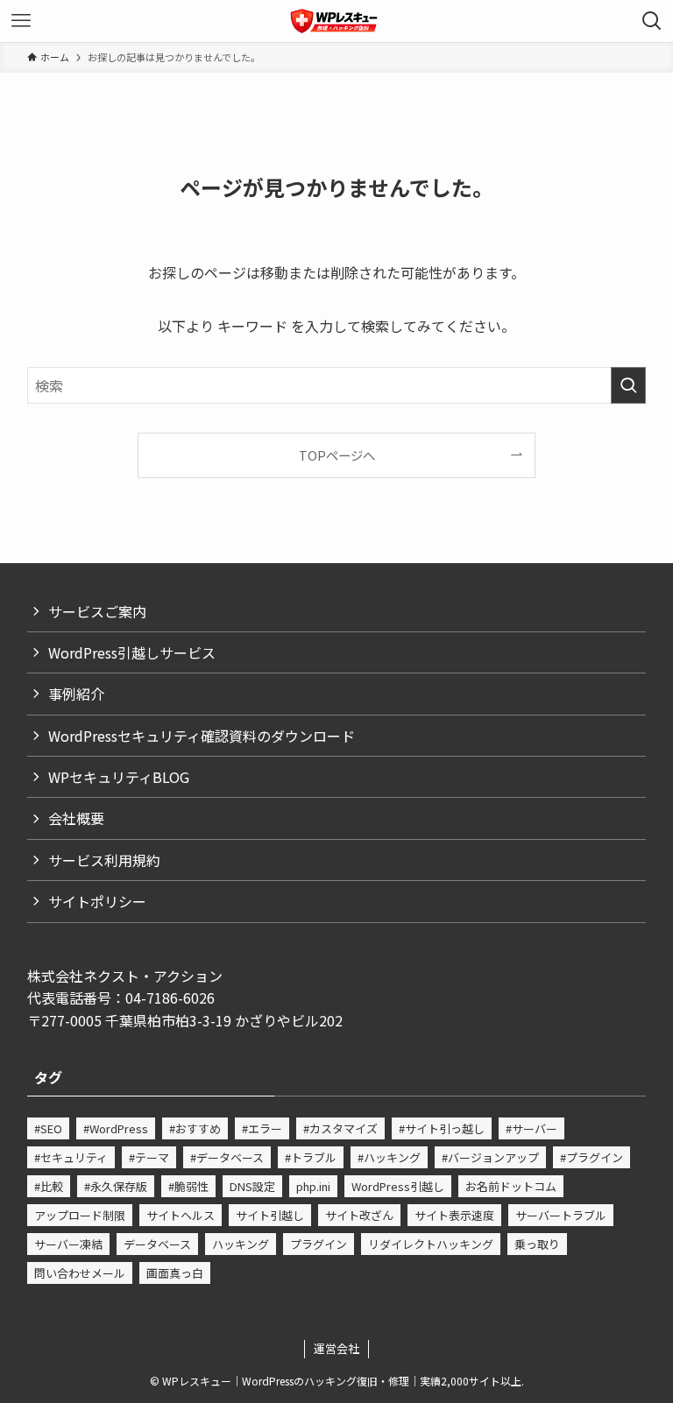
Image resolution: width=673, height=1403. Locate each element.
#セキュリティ (71, 1157)
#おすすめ (195, 1128)
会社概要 (76, 817)
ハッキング (240, 1244)
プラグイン (318, 1244)
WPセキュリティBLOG (118, 776)
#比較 (48, 1186)
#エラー (262, 1128)
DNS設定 (252, 1186)
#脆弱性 (188, 1186)
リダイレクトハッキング (430, 1244)
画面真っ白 (174, 1273)
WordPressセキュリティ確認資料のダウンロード (201, 735)
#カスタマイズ (340, 1128)
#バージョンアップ (490, 1157)
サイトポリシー (97, 901)
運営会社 (336, 1348)
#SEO (48, 1128)
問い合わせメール (79, 1273)
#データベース (227, 1157)
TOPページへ (337, 455)
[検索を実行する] (628, 385)
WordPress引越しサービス (132, 652)
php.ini (313, 1186)
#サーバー (531, 1128)
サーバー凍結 (68, 1244)
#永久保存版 (115, 1186)
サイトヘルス (180, 1215)
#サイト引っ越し (442, 1128)
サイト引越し (270, 1215)
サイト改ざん (359, 1215)
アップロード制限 (79, 1215)
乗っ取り (537, 1244)
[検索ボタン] (652, 21)
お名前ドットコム (510, 1186)
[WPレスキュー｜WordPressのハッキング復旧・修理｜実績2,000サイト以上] (336, 21)
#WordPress (115, 1128)
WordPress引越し (397, 1186)
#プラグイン (591, 1157)
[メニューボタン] (21, 21)
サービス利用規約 (104, 860)
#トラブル (310, 1157)
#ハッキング (389, 1157)
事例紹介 (76, 693)
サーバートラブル (560, 1215)
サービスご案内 (97, 611)
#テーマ (149, 1157)
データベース (157, 1244)
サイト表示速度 (454, 1215)
